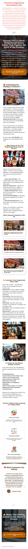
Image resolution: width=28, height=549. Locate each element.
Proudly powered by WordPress (8, 546)
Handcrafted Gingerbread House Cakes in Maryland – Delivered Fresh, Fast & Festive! (13, 233)
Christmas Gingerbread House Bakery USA (14, 4)
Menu (14, 32)
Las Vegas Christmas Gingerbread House (14, 252)
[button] (4, 487)
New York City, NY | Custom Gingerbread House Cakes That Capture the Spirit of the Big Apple (14, 271)
